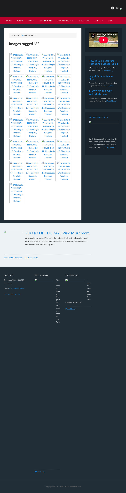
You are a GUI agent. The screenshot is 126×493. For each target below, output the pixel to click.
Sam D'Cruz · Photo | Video (25, 8)
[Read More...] (107, 71)
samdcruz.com (75, 486)
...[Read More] (109, 147)
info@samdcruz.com (16, 288)
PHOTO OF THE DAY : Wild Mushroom (101, 93)
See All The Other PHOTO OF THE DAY (21, 257)
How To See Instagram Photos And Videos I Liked (103, 62)
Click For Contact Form (12, 294)
